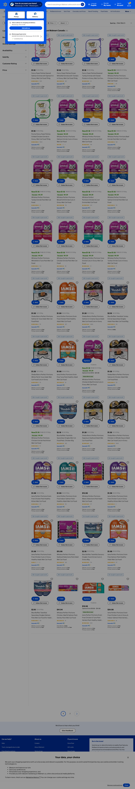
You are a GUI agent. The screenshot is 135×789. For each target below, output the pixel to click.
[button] (106, 4)
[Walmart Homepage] (5, 4)
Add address (26, 28)
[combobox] (65, 4)
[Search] (82, 4)
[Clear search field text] (77, 4)
